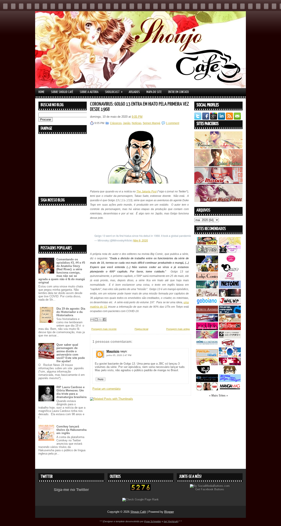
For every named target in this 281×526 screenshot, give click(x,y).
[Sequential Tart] (230, 345)
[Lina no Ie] (230, 243)
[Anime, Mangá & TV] (230, 312)
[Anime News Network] (207, 345)
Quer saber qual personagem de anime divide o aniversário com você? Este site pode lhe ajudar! (70, 353)
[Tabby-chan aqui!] (230, 252)
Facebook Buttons (212, 489)
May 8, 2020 (140, 240)
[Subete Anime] (207, 312)
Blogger (169, 511)
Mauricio (112, 351)
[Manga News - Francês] (207, 356)
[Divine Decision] (230, 320)
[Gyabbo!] (207, 262)
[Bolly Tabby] (207, 389)
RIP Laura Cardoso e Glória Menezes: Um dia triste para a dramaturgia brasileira (71, 392)
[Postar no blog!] (96, 319)
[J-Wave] (230, 304)
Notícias (136, 123)
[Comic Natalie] (230, 337)
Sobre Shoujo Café (62, 92)
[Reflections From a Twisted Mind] (207, 270)
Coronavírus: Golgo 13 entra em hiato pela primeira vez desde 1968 (139, 107)
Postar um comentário (106, 388)
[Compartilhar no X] (100, 319)
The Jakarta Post (146, 191)
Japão (126, 123)
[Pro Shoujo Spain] (230, 364)
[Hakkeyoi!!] (230, 372)
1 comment (172, 123)
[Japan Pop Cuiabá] (230, 279)
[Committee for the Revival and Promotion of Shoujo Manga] (230, 381)
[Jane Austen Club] (207, 295)
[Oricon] (207, 381)
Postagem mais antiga (178, 329)
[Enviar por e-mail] (92, 319)
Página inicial (141, 329)
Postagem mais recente (104, 329)
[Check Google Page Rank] (140, 499)
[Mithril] (207, 287)
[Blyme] (207, 252)
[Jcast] (230, 270)
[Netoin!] (230, 287)
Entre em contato (178, 92)
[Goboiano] (207, 304)
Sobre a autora (89, 92)
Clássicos (116, 123)
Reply (100, 379)
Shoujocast (113, 92)
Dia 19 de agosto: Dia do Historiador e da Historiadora (70, 312)
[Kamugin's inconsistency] (207, 337)
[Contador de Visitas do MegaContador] (140, 489)
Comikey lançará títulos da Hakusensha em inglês (71, 430)
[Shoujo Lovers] (230, 356)
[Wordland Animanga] (207, 320)
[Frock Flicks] (207, 329)
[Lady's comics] (207, 279)
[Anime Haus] (230, 295)
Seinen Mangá (151, 123)
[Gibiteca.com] (207, 243)
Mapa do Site (154, 92)
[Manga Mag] (230, 389)
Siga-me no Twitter (71, 490)
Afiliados (134, 92)
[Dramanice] (230, 262)
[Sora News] (230, 329)
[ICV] (207, 372)
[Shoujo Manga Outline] (207, 364)
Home (41, 92)
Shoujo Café (138, 511)
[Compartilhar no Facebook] (104, 319)
